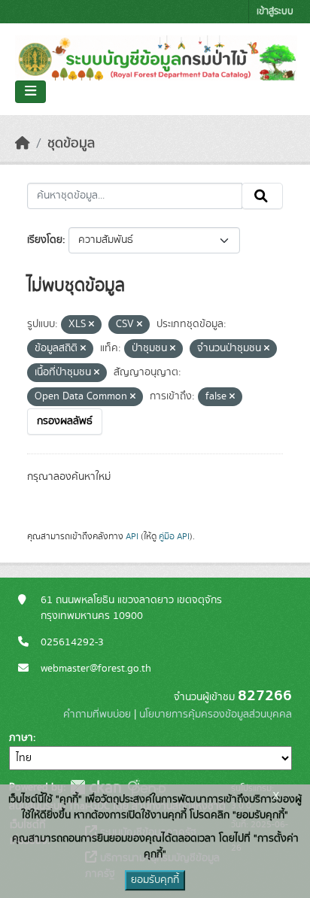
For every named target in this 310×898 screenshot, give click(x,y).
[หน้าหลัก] (22, 143)
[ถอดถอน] (91, 325)
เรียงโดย (44, 239)
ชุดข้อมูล (71, 143)
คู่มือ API (174, 536)
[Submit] (262, 196)
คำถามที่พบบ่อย (97, 714)
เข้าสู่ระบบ (275, 12)
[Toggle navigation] (30, 91)
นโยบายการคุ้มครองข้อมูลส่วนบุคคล (215, 714)
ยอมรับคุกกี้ (155, 879)
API (132, 536)
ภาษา (21, 737)
